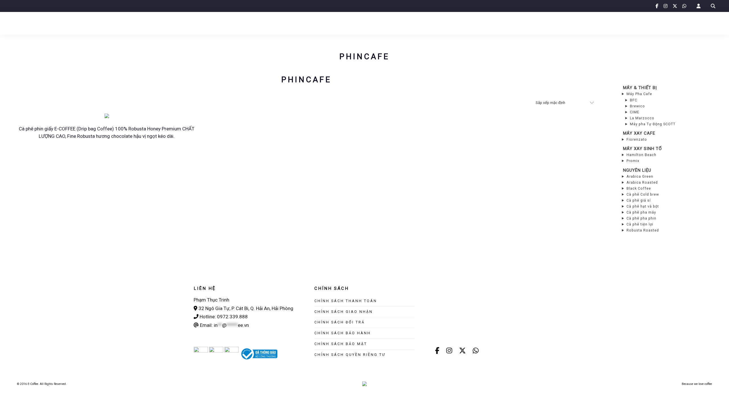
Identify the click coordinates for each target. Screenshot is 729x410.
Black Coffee (638, 188)
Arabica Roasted (642, 182)
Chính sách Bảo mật (340, 344)
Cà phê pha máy (641, 212)
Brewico (637, 106)
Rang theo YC (399, 23)
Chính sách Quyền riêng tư (350, 354)
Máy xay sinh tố (642, 148)
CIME (634, 112)
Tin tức (277, 23)
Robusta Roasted (642, 230)
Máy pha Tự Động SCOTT (652, 124)
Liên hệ (507, 23)
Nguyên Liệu (637, 170)
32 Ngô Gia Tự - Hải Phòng (41, 5)
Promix (632, 161)
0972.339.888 (91, 5)
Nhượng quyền (312, 23)
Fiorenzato (636, 139)
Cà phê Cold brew (642, 194)
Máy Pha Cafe (639, 94)
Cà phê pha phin (641, 218)
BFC (633, 100)
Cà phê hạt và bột (642, 206)
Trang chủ (225, 23)
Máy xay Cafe (639, 133)
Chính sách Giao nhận (343, 311)
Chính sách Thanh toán (345, 301)
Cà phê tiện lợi (639, 224)
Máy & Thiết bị (640, 87)
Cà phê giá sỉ (638, 200)
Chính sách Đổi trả (339, 322)
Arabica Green (639, 176)
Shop (253, 23)
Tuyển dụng (476, 23)
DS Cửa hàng (439, 23)
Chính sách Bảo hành (342, 333)
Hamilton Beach (641, 155)
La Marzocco (642, 118)
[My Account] (699, 6)
